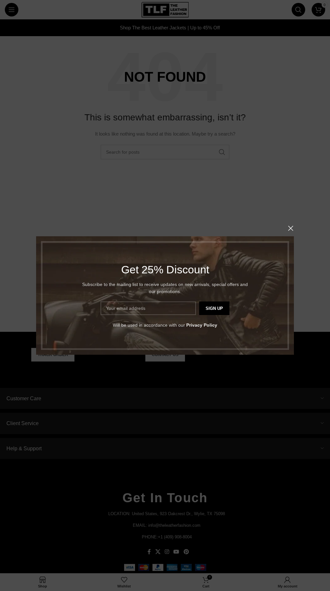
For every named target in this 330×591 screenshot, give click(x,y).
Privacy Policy (201, 325)
